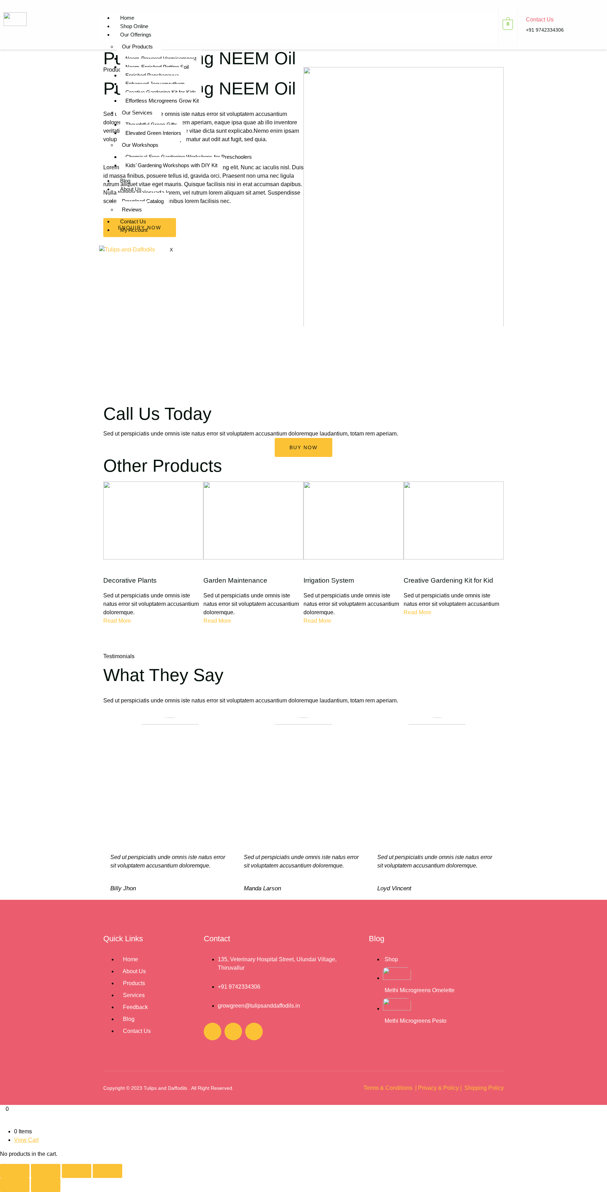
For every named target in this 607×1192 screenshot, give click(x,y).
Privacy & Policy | (440, 1088)
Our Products (137, 47)
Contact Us (133, 221)
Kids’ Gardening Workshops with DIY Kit (171, 165)
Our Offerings (135, 35)
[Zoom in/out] (15, 1171)
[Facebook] (212, 1031)
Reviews (132, 209)
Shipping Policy (484, 1088)
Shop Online (134, 26)
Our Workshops (140, 145)
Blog (125, 181)
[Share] (76, 1171)
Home (127, 18)
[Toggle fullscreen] (45, 1171)
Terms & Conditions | (390, 1088)
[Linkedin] (254, 1031)
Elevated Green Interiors (153, 133)
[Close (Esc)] (107, 1171)
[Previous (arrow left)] (15, 1185)
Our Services (137, 113)
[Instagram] (233, 1031)
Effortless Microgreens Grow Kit (162, 101)
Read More (117, 621)
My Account (134, 230)
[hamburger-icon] (483, 21)
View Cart (26, 1140)
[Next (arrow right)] (45, 1185)
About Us (131, 189)
